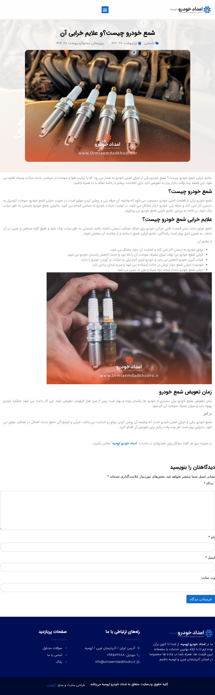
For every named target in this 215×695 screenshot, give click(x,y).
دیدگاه (209, 483)
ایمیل (210, 557)
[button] (105, 9)
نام (211, 537)
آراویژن (51, 685)
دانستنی (149, 43)
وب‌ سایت (208, 577)
